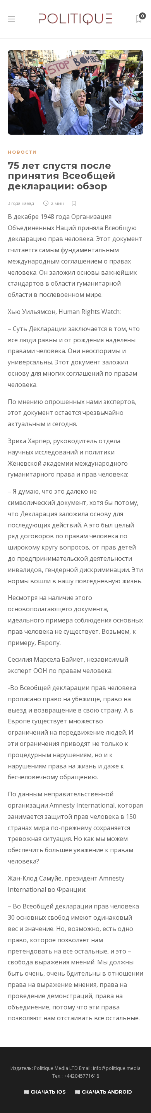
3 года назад (21, 203)
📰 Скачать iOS (44, 1092)
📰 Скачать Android (103, 1092)
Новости (22, 152)
